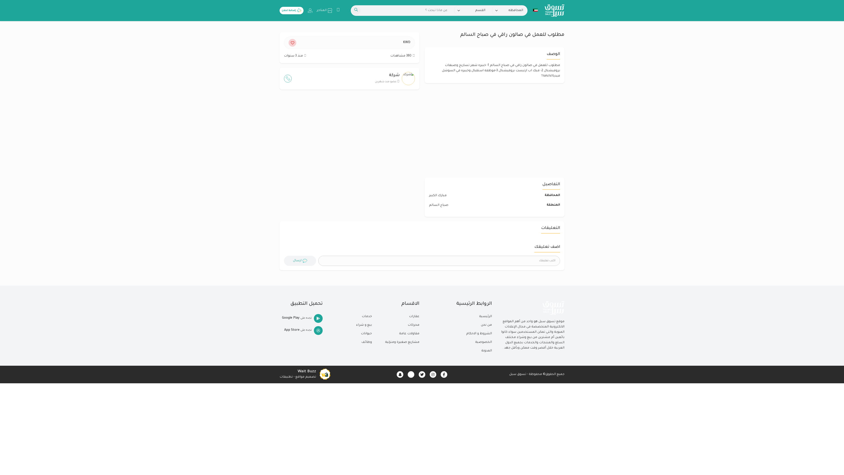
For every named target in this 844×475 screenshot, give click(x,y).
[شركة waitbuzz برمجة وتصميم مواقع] (324, 374)
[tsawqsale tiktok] (411, 374)
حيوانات (366, 334)
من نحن (486, 325)
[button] (535, 10)
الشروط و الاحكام (479, 334)
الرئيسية (485, 316)
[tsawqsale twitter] (422, 374)
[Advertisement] (349, 135)
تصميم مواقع (305, 377)
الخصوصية (483, 342)
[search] (356, 10)
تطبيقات (286, 377)
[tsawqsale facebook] (444, 374)
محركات (413, 325)
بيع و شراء (364, 325)
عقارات (414, 316)
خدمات (367, 316)
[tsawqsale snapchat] (400, 374)
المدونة (486, 351)
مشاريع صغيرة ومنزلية (402, 342)
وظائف (366, 342)
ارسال (297, 261)
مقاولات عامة (409, 334)
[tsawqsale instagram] (433, 374)
